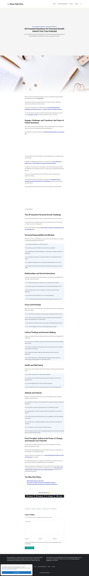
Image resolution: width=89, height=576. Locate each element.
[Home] (32, 26)
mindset (33, 508)
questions (39, 508)
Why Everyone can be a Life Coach (35, 480)
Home (54, 3)
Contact (76, 3)
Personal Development (63, 3)
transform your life (32, 114)
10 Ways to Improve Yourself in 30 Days (52, 109)
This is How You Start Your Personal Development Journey (41, 482)
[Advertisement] (44, 145)
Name (27, 538)
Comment (28, 521)
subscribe (55, 542)
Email (40, 538)
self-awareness (46, 508)
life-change (27, 508)
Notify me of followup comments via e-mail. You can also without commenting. (43, 543)
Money (71, 3)
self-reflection (53, 508)
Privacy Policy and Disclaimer (7, 569)
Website (55, 538)
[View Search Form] (81, 4)
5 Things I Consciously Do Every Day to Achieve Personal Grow (42, 484)
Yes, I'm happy (16, 572)
